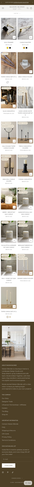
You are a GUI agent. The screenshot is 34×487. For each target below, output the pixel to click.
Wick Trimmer (8, 42)
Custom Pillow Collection (21, 2)
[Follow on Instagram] (3, 472)
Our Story (5, 398)
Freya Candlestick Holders (25, 147)
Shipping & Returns (8, 430)
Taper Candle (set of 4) (8, 76)
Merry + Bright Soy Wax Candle (8, 213)
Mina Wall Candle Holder (9, 180)
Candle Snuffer (25, 42)
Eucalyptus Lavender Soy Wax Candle (8, 246)
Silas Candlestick (9, 111)
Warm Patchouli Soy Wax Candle (25, 213)
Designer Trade (7, 401)
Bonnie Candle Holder (25, 278)
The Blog (5, 411)
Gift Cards (5, 434)
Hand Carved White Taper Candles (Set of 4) (25, 113)
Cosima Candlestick (25, 179)
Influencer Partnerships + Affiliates (14, 405)
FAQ (3, 427)
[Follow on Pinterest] (8, 472)
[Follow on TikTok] (13, 472)
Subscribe (9, 465)
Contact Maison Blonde (10, 424)
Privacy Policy (7, 437)
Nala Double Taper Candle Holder (8, 147)
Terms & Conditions (8, 440)
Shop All (5, 414)
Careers (4, 408)
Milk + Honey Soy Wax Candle (9, 279)
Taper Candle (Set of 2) (8, 311)
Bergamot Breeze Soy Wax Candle (25, 246)
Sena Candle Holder (25, 76)
